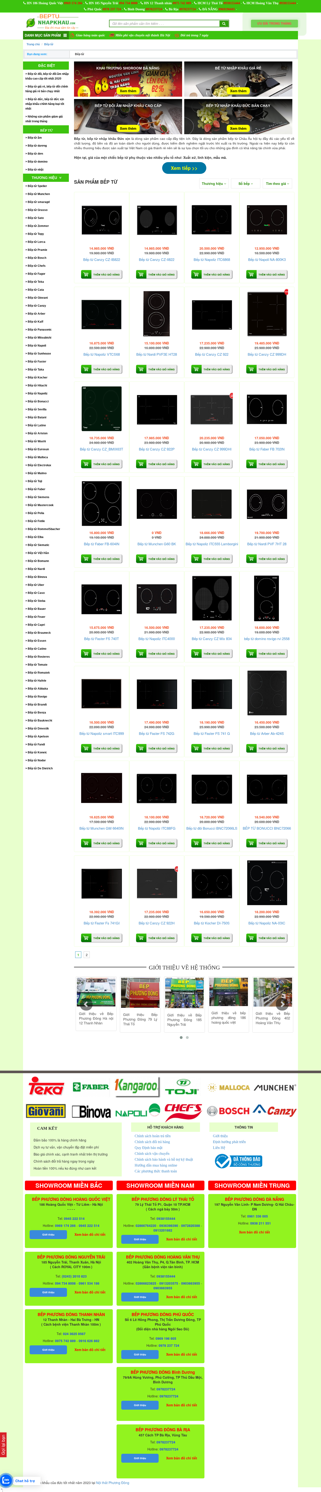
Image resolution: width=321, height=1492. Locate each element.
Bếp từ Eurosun (38, 449)
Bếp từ (48, 44)
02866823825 (146, 1283)
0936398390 (168, 1225)
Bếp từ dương (37, 145)
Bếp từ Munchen (39, 194)
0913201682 (162, 1230)
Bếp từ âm (35, 137)
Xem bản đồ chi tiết (90, 1234)
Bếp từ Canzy (37, 305)
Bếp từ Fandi (36, 744)
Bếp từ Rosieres (39, 656)
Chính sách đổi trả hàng (152, 1142)
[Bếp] (101, 219)
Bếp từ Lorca (36, 242)
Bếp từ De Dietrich (40, 768)
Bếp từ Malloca (38, 457)
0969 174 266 (73, 3)
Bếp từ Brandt (37, 704)
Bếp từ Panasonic (40, 329)
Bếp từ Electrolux (39, 465)
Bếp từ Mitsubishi (39, 337)
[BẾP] (267, 788)
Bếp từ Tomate (37, 664)
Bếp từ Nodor (37, 760)
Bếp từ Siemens (38, 497)
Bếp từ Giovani (38, 297)
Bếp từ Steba (36, 601)
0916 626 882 (89, 1340)
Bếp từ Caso (36, 593)
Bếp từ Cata (36, 289)
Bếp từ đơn (35, 153)
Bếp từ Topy (36, 234)
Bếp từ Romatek (39, 672)
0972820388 (190, 1225)
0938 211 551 (260, 1223)
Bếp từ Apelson (38, 736)
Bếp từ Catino (37, 648)
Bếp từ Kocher (37, 377)
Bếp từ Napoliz (37, 393)
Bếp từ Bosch (37, 257)
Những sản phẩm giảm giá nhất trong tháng (44, 119)
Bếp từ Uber (36, 585)
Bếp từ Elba (35, 537)
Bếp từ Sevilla (37, 409)
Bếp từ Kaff (35, 321)
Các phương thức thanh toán (156, 1171)
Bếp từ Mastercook (41, 505)
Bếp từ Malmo (37, 473)
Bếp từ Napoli (37, 345)
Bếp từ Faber (36, 489)
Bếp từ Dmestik (38, 728)
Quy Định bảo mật (148, 1148)
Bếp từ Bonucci (38, 401)
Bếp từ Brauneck (39, 632)
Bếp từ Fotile (36, 521)
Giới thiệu (220, 1136)
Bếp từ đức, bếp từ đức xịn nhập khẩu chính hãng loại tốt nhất (44, 104)
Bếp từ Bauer (37, 609)
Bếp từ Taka (36, 369)
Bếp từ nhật (35, 169)
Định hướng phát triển (229, 1142)
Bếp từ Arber (36, 313)
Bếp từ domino (37, 161)
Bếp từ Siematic (38, 545)
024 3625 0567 (74, 1333)
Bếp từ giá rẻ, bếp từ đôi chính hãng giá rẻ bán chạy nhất (46, 89)
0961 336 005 (257, 1216)
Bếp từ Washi (37, 441)
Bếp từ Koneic (37, 752)
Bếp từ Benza (37, 712)
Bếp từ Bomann (38, 561)
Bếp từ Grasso (37, 210)
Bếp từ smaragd (39, 202)
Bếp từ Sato (36, 218)
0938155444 (231, 3)
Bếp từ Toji (35, 481)
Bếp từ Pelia (36, 513)
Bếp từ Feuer (36, 616)
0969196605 (227, 9)
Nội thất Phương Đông (112, 1482)
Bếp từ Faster (37, 361)
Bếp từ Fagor (36, 273)
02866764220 (146, 1225)
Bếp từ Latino (37, 425)
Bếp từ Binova (37, 577)
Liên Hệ (219, 1148)
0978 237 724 (112, 9)
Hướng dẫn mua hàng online (156, 1165)
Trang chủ (33, 44)
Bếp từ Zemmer (38, 226)
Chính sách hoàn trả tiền (153, 1136)
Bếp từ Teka (36, 281)
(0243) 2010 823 (74, 1276)
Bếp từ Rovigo (37, 696)
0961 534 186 (89, 1283)
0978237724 (154, 9)
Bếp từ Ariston (37, 433)
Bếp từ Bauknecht (40, 720)
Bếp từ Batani (37, 417)
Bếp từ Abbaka (38, 688)
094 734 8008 (128, 3)
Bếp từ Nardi (36, 569)
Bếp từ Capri (36, 624)
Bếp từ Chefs (37, 265)
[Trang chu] (52, 21)
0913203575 (168, 1283)
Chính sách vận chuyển (152, 1154)
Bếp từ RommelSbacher (44, 529)
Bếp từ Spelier (37, 186)
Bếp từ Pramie (37, 250)
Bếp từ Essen (37, 640)
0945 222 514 (74, 1218)
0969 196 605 (166, 1338)
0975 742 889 (182, 3)
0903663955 (190, 1283)
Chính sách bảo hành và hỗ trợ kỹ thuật (164, 1159)
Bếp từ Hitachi (37, 385)
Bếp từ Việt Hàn (38, 553)
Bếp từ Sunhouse (39, 353)
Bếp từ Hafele (37, 680)
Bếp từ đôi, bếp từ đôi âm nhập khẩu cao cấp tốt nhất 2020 (47, 76)
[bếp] (267, 598)
